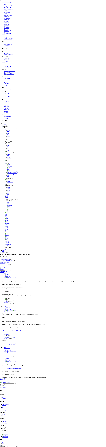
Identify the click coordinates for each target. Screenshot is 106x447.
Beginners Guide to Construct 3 (15, 171)
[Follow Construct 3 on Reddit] (6, 93)
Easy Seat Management (5, 403)
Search (3, 251)
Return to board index (7, 382)
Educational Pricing (8, 72)
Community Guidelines (5, 423)
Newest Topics (9, 79)
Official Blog (9, 89)
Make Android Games (14, 173)
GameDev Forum (4, 420)
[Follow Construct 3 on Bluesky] (7, 95)
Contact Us (3, 416)
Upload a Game (8, 85)
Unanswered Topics (4, 249)
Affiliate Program (4, 410)
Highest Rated (8, 117)
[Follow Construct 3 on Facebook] (7, 96)
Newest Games (8, 83)
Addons (7, 105)
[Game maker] (7, 125)
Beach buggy (2, 269)
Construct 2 (9, 185)
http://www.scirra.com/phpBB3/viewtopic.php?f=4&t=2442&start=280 (11, 368)
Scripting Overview (9, 39)
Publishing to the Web (10, 43)
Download (8, 58)
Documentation (4, 398)
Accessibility (3, 443)
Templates (7, 110)
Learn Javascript (4, 405)
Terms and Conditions (5, 441)
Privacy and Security (9, 67)
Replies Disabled (6, 262)
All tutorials (7, 46)
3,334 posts (10, 336)
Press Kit (3, 415)
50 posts (9, 276)
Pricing (3, 397)
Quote (8, 278)
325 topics (6, 336)
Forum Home (8, 78)
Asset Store (4, 267)
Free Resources (9, 66)
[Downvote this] (13, 277)
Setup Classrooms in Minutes (11, 71)
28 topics (6, 309)
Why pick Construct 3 (9, 65)
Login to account (8, 246)
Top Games (7, 82)
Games (7, 108)
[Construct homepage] (7, 2)
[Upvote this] (6, 277)
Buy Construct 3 (7, 101)
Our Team (3, 414)
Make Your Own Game (5, 396)
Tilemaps (7, 112)
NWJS (8, 59)
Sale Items (6, 122)
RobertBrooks (2, 272)
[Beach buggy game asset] (0, 268)
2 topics (6, 360)
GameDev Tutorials (4, 421)
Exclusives (6, 118)
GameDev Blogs (4, 422)
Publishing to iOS (8, 45)
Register (3, 124)
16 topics (6, 276)
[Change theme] (7, 247)
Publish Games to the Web (14, 172)
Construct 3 (11, 128)
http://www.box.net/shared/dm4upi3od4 (7, 325)
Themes (7, 111)
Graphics (7, 109)
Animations (8, 106)
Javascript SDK (8, 60)
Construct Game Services (13, 152)
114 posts (9, 309)
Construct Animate (11, 141)
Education (3, 62)
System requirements (10, 38)
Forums (5, 224)
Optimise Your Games (14, 174)
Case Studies (3, 399)
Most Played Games (10, 84)
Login (5, 124)
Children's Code (4, 442)
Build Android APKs (9, 44)
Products (5, 127)
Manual (7, 37)
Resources (3, 34)
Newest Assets (9, 116)
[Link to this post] (6, 301)
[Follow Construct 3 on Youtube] (7, 94)
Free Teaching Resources (5, 404)
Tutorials (6, 61)
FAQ (2, 407)
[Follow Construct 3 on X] (4, 435)
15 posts (9, 360)
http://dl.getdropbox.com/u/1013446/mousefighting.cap (9, 344)
